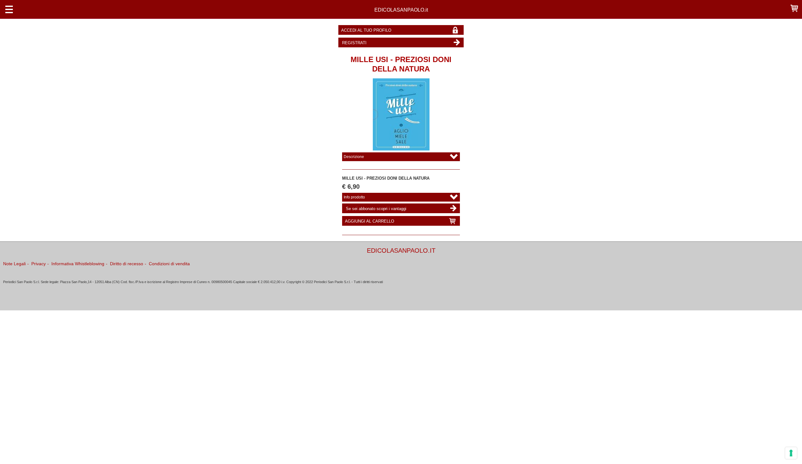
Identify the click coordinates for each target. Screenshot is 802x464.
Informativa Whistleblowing (77, 263)
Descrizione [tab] (354, 157)
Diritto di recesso (126, 263)
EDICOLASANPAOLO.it (401, 10)
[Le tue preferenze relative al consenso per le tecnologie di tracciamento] (791, 453)
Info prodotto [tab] (354, 197)
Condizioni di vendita (169, 263)
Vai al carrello (794, 8)
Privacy (38, 263)
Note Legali (14, 263)
